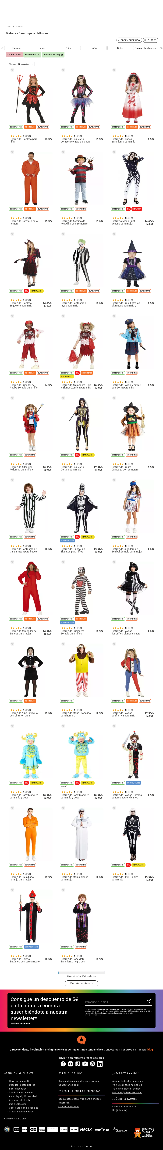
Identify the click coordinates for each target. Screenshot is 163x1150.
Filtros (152, 40)
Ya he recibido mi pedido (126, 1088)
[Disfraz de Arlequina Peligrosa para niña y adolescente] (11, 398)
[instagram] (70, 1064)
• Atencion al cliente (19, 1100)
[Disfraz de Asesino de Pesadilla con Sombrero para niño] (62, 152)
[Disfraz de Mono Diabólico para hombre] (62, 644)
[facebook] (63, 1064)
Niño (68, 48)
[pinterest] (92, 1064)
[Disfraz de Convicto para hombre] (11, 152)
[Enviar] (149, 1001)
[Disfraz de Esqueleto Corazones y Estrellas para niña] (62, 70)
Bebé (120, 48)
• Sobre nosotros (17, 1088)
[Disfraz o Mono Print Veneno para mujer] (113, 152)
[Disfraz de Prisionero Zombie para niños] (62, 562)
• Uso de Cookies (16, 1103)
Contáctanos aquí (68, 1084)
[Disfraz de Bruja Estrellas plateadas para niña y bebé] (113, 234)
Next (160, 48)
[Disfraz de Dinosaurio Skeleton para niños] (62, 480)
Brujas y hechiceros (145, 48)
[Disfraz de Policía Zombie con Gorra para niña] (113, 316)
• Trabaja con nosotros (20, 1111)
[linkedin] (100, 1064)
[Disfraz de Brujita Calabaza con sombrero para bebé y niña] (113, 398)
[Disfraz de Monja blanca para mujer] (62, 808)
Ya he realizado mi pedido (127, 1084)
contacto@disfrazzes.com (127, 1092)
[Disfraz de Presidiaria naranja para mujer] (11, 808)
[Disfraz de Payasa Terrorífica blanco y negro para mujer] (113, 562)
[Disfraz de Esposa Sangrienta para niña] (113, 70)
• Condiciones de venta (20, 1092)
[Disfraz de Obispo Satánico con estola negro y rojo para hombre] (11, 890)
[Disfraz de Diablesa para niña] (11, 70)
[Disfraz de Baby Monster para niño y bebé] (62, 726)
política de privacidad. (93, 1015)
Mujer (42, 48)
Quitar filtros (14, 54)
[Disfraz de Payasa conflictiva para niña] (113, 644)
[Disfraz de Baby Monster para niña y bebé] (11, 726)
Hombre (16, 48)
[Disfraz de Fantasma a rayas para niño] (62, 234)
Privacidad (30, 1096)
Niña (94, 48)
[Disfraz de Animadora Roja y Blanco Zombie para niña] (62, 316)
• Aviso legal (14, 1096)
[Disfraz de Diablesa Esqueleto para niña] (11, 234)
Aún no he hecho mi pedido (127, 1080)
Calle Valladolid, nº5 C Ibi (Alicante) (125, 1108)
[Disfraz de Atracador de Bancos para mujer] (11, 562)
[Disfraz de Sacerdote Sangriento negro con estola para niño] (62, 890)
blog (150, 1049)
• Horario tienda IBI (18, 1080)
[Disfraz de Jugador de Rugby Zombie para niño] (11, 316)
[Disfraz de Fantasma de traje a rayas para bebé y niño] (11, 480)
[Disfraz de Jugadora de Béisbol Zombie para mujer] (113, 480)
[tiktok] (78, 1064)
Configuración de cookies (23, 1107)
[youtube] (85, 1064)
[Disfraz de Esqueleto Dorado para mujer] (62, 398)
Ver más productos (81, 983)
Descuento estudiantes (22, 1084)
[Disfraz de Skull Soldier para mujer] (113, 808)
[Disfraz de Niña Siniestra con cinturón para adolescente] (11, 644)
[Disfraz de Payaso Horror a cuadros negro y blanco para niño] (113, 726)
